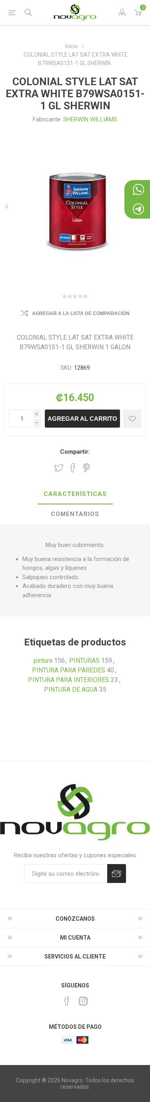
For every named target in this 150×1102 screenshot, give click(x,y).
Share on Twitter (58, 467)
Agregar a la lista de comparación (81, 313)
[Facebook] (66, 1001)
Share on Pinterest (86, 467)
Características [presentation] (75, 494)
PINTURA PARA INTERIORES (68, 680)
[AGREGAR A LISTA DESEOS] (132, 419)
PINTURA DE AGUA (71, 689)
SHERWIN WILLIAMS (90, 119)
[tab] (75, 494)
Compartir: (75, 451)
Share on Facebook (72, 467)
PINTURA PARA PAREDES (68, 670)
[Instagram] (83, 1001)
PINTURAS (84, 660)
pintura (43, 660)
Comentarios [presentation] (75, 514)
